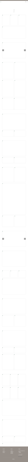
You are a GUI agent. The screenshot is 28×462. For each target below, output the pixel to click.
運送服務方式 (12, 451)
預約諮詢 (4, 452)
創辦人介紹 (4, 451)
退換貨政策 (12, 452)
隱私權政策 (12, 453)
